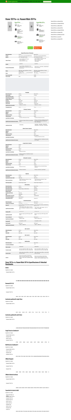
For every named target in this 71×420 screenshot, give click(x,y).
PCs (34, 1)
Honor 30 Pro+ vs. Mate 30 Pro (56, 25)
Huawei (37, 22)
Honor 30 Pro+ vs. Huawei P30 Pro (57, 30)
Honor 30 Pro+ (21, 55)
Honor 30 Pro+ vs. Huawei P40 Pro (57, 23)
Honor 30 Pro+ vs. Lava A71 (56, 36)
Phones (31, 1)
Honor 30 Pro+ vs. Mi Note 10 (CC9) (57, 34)
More (39, 1)
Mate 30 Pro (42, 22)
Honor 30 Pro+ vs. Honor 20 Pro (57, 27)
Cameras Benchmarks (25, 1)
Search (42, 1)
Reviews (19, 1)
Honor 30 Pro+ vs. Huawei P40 (56, 32)
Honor (16, 22)
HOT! (36, 1)
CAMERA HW (19, 37)
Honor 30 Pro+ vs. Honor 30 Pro (57, 21)
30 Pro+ (18, 22)
